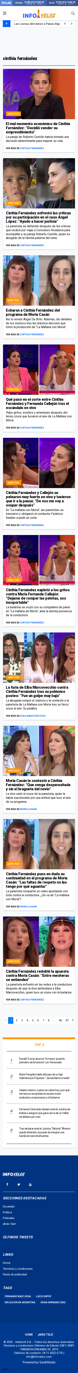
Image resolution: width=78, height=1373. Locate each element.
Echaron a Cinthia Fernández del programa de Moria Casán (33, 312)
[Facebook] (7, 1184)
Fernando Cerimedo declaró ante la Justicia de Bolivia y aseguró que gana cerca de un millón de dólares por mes (44, 1113)
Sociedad (8, 1206)
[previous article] (71, 23)
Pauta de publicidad (15, 1274)
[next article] (65, 23)
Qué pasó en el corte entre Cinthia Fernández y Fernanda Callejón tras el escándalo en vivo (37, 403)
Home (6, 1263)
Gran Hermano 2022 (53, 1302)
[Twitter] (18, 1184)
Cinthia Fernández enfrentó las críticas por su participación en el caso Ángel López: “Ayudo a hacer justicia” (38, 217)
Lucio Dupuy (43, 1296)
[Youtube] (30, 1184)
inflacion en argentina (20, 1302)
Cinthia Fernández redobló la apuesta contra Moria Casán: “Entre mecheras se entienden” (37, 975)
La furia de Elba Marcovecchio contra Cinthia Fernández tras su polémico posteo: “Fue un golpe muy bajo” (37, 691)
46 (60, 1020)
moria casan (28, 809)
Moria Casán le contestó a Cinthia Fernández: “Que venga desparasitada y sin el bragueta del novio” (38, 784)
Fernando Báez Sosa (18, 1296)
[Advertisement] (39, 41)
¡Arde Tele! (13, 114)
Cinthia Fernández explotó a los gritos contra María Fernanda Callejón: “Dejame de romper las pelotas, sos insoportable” (37, 596)
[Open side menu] (4, 13)
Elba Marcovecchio (33, 716)
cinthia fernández (32, 148)
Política (7, 1212)
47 (67, 1020)
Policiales (9, 1218)
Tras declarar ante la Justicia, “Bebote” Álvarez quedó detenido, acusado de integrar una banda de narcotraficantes (44, 1132)
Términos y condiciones (18, 1268)
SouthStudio (47, 1362)
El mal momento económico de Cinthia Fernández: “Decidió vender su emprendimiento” (38, 127)
